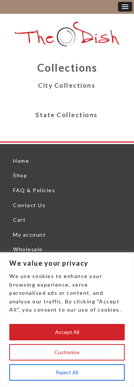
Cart (19, 219)
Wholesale (28, 249)
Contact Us (29, 205)
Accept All (67, 332)
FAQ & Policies (34, 190)
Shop (20, 175)
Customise (67, 352)
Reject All (67, 372)
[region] (67, 319)
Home (21, 160)
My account (29, 234)
